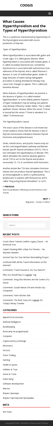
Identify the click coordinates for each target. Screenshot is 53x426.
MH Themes (43, 423)
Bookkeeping (9, 326)
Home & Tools (9, 374)
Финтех (6, 388)
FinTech (6, 350)
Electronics (8, 345)
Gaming (6, 360)
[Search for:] (26, 225)
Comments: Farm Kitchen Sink (16, 295)
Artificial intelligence (12, 322)
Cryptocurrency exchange (14, 341)
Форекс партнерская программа (18, 398)
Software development (13, 383)
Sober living (8, 379)
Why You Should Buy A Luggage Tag (19, 274)
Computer (7, 336)
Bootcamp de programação (15, 331)
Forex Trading (9, 355)
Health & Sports (10, 364)
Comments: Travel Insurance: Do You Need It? (24, 270)
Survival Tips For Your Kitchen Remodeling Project (26, 257)
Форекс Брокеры (11, 393)
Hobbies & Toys (10, 369)
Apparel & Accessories (13, 317)
